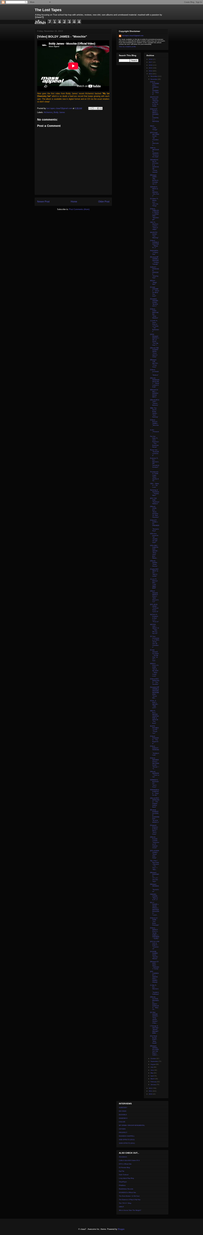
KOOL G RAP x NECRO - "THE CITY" (154, 704)
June (152, 1070)
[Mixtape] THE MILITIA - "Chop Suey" (154, 363)
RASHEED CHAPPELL (127, 1136)
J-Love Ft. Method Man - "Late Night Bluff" (154, 583)
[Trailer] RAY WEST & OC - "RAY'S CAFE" (154, 572)
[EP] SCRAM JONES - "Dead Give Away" (154, 854)
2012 (151, 1088)
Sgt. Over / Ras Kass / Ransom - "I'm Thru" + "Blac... (154, 865)
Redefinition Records (126, 1189)
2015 (151, 68)
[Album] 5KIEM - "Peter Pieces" (154, 563)
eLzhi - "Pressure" (154, 431)
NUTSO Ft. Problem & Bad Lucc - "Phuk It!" (154, 618)
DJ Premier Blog (124, 1167)
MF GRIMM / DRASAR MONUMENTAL (132, 1125)
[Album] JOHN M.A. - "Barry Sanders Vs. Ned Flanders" (154, 512)
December (154, 76)
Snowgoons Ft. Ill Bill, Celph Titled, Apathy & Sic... (154, 476)
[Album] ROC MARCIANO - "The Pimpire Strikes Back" (154, 802)
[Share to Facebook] (98, 108)
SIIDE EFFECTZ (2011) (127, 1143)
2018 (151, 59)
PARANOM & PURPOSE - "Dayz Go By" (154, 792)
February (154, 1081)
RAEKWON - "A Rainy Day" (154, 252)
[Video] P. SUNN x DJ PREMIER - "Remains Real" (154, 525)
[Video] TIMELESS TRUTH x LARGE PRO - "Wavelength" (154, 214)
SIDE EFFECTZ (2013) (126, 1139)
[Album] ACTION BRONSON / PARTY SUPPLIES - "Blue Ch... (154, 1003)
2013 (151, 74)
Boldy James (59, 112)
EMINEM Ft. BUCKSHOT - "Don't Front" (154, 783)
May (152, 1073)
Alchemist (48, 112)
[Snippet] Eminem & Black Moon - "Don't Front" (154, 829)
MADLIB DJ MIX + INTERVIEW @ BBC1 (154, 393)
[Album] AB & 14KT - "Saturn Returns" (154, 402)
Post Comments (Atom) (79, 209)
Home (74, 201)
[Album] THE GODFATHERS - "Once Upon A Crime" (154, 352)
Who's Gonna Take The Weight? (130, 1210)
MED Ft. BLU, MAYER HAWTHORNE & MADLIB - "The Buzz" (154, 717)
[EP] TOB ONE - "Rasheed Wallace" (154, 500)
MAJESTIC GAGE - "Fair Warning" (154, 234)
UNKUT (121, 1207)
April (152, 1076)
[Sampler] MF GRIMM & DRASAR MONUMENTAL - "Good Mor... (154, 692)
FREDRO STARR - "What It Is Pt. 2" (154, 896)
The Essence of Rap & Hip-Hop (129, 1199)
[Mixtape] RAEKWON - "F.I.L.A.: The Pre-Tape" (154, 877)
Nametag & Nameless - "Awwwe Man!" (154, 492)
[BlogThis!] (92, 108)
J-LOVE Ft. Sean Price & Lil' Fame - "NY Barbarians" (154, 326)
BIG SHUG (122, 1111)
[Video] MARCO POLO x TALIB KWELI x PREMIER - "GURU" (154, 933)
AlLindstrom (123, 1157)
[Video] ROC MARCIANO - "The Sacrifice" (154, 681)
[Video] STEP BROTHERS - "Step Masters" (154, 313)
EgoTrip (121, 1171)
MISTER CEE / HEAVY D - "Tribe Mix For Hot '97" (154, 629)
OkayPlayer (123, 1182)
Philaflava (122, 1185)
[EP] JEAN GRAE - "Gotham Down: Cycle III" (154, 608)
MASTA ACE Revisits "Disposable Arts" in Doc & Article (154, 101)
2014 (151, 71)
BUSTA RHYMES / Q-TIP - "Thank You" (154, 729)
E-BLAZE (122, 1122)
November (154, 79)
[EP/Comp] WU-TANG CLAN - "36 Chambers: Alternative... (154, 139)
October (153, 1058)
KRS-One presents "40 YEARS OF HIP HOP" (154, 538)
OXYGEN (122, 1129)
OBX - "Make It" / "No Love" (154, 485)
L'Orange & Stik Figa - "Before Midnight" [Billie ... (154, 1029)
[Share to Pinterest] (101, 108)
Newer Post (43, 201)
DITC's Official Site (125, 1164)
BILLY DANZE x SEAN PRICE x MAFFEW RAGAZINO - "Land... (154, 909)
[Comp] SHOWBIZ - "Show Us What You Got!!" (154, 291)
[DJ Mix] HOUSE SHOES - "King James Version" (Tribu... (154, 1018)
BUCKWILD (123, 1114)
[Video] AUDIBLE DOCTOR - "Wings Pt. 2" (154, 244)
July (152, 1067)
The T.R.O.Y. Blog (125, 1203)
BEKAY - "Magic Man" (153, 282)
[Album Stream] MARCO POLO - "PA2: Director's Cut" (154, 596)
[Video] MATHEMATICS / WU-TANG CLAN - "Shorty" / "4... (154, 763)
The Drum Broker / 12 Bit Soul (129, 1196)
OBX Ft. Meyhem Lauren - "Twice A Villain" (154, 225)
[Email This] (89, 108)
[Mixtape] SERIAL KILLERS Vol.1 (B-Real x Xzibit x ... (154, 1050)
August (153, 1064)
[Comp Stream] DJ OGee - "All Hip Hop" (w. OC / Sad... (154, 655)
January (153, 1084)
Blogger (121, 1229)
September (155, 1061)
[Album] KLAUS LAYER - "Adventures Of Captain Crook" (154, 842)
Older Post (103, 201)
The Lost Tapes (48, 10)
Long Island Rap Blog (126, 1178)
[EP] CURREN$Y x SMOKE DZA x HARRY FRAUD (154, 977)
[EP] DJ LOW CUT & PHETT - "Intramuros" (154, 945)
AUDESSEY (123, 1107)
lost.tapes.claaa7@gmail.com (132, 35)
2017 (151, 62)
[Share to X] (95, 108)
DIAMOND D (123, 1118)
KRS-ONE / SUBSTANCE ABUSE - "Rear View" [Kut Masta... (154, 552)
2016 (151, 65)
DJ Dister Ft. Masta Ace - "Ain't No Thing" (154, 202)
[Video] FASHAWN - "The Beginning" (154, 739)
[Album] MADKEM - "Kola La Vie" (154, 774)
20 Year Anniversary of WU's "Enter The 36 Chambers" (154, 642)
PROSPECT (123, 1132)
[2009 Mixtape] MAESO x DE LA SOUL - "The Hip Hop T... (154, 340)
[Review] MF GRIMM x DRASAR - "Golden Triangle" (154, 260)
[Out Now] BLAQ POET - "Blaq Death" (153, 1039)
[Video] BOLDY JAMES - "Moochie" (154, 423)
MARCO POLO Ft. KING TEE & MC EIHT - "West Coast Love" (154, 670)
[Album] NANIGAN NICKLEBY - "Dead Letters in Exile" (154, 382)
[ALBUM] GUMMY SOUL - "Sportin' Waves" (154, 955)
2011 (151, 1091)
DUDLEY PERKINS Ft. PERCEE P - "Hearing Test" (154, 272)
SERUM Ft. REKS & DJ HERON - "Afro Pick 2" (154, 191)
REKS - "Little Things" (154, 127)
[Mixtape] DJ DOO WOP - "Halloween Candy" (154, 965)
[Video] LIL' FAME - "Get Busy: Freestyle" (154, 921)
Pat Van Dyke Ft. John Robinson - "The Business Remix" (154, 442)
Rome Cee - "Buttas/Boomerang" (154, 452)
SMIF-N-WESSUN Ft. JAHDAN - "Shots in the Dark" (154, 152)
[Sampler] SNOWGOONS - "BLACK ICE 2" (154, 302)
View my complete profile (127, 46)
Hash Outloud (123, 1174)
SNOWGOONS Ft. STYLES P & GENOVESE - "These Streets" (154, 166)
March (153, 1079)
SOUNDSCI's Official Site (127, 1192)
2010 (151, 1094)
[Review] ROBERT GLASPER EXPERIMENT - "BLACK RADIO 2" (154, 816)
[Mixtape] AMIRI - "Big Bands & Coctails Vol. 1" (154, 179)
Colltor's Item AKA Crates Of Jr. (129, 1160)
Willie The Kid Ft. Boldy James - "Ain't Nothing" (154, 412)
